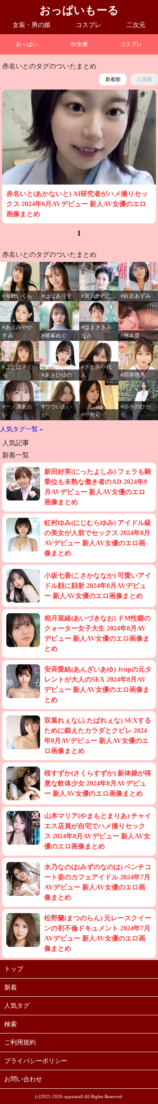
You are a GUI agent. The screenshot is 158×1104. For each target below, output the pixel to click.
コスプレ (88, 25)
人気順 (144, 79)
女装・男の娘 (32, 25)
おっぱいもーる (79, 10)
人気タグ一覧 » (21, 429)
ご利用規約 (20, 1042)
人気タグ (16, 1005)
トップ (13, 968)
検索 (10, 1024)
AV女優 (79, 44)
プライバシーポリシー (35, 1061)
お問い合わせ (23, 1079)
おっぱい (27, 44)
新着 (10, 987)
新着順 (113, 79)
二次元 (135, 25)
